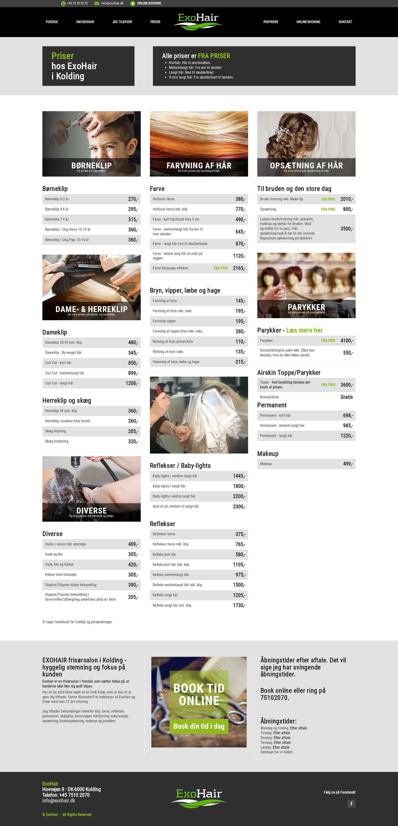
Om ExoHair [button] (85, 22)
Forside (52, 22)
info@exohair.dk (112, 3)
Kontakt (345, 22)
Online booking (308, 22)
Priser (155, 22)
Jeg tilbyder (122, 22)
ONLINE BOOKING (149, 3)
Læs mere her (304, 330)
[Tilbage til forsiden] (199, 22)
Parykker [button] (270, 22)
